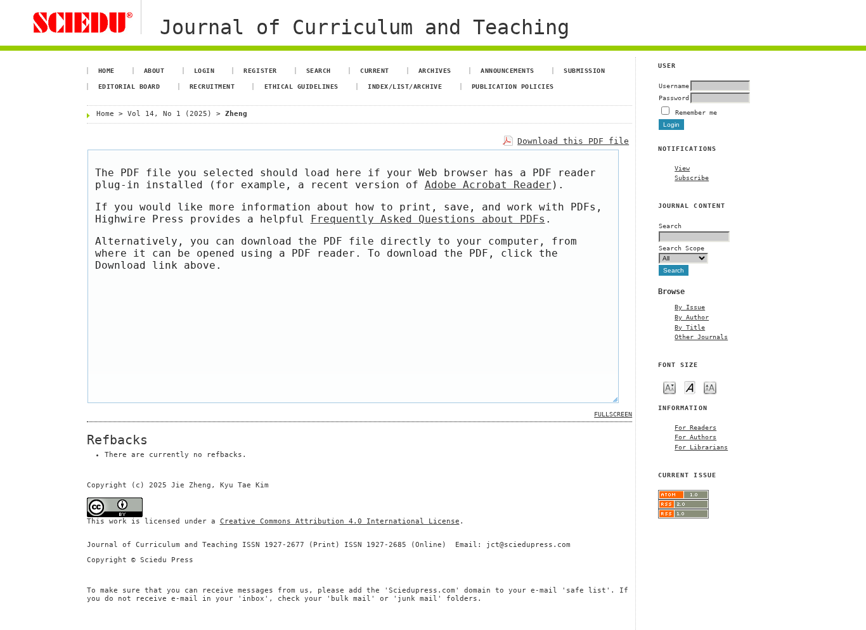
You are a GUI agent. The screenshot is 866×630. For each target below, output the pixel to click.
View (682, 168)
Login (204, 70)
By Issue (690, 307)
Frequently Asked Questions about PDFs (428, 219)
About (154, 70)
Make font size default (689, 387)
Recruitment (212, 86)
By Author (692, 317)
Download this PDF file (573, 141)
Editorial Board (129, 86)
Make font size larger (710, 387)
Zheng (236, 114)
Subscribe (692, 177)
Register (259, 70)
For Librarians (701, 447)
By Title (690, 327)
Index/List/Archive (405, 86)
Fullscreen (613, 414)
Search (318, 70)
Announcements (507, 70)
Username (674, 85)
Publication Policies (513, 86)
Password (674, 97)
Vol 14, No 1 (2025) (169, 114)
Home (106, 70)
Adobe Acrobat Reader (488, 185)
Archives (434, 70)
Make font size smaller (669, 387)
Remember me (696, 112)
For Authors (695, 436)
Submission (584, 70)
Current (374, 70)
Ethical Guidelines (301, 86)
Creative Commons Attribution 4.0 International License (340, 521)
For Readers (695, 427)
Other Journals (701, 336)
